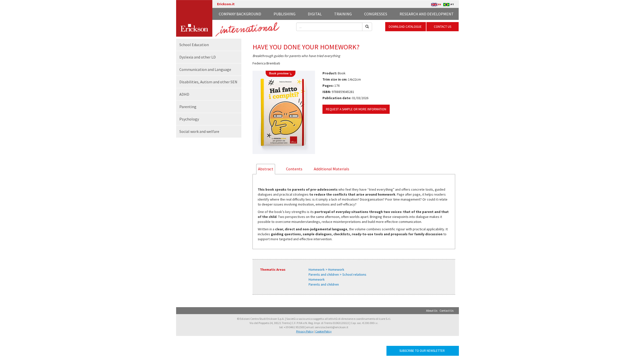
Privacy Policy (305, 331)
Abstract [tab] (265, 169)
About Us (431, 310)
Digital (315, 13)
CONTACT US (442, 27)
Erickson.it (226, 4)
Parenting (187, 106)
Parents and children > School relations (337, 274)
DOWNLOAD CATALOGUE (405, 27)
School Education (194, 44)
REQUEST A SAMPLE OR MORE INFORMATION (356, 109)
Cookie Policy (323, 331)
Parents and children (324, 284)
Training (343, 13)
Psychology (189, 119)
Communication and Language (205, 69)
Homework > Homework (326, 269)
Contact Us (446, 310)
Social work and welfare (199, 131)
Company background (240, 13)
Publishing (284, 13)
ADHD (184, 94)
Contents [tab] (294, 169)
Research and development (427, 13)
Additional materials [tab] (331, 169)
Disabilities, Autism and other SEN (208, 81)
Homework (317, 279)
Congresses (375, 13)
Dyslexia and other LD (197, 57)
